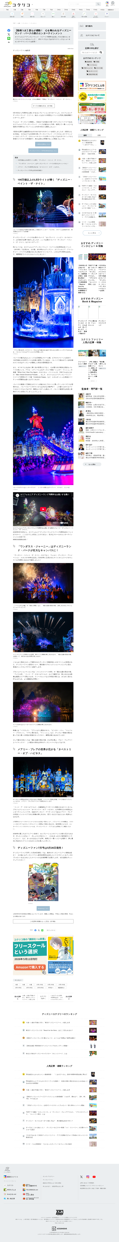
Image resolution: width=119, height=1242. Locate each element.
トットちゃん (93, 65)
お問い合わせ (83, 1183)
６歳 (30, 984)
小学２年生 (51, 984)
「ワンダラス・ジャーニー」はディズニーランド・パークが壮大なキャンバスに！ (43, 163)
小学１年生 (39, 984)
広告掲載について (85, 1185)
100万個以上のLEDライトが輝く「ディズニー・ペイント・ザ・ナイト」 (40, 160)
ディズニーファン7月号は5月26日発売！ (30, 170)
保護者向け (111, 10)
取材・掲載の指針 (101, 1188)
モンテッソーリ (93, 71)
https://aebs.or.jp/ (59, 1223)
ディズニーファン (48, 1180)
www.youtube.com (19, 539)
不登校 (97, 62)
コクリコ (92, 381)
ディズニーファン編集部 (21, 50)
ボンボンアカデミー (48, 1176)
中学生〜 (50, 988)
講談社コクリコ (82, 366)
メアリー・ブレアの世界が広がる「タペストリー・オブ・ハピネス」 (39, 167)
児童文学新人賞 (93, 74)
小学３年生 (62, 984)
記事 (19, 23)
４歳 (16, 984)
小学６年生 (40, 988)
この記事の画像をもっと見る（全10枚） (43, 921)
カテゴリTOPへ (43, 997)
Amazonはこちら (43, 908)
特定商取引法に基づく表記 (87, 1188)
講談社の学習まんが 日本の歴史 (52, 1183)
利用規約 (91, 1183)
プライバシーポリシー (98, 1185)
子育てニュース (88, 68)
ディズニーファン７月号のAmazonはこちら (43, 151)
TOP (14, 23)
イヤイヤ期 (99, 68)
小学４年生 (18, 988)
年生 (59, 9)
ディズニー (25, 23)
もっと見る (92, 233)
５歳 (23, 984)
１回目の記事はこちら (43, 144)
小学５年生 (29, 988)
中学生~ (102, 10)
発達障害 (89, 62)
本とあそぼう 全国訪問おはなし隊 (53, 1186)
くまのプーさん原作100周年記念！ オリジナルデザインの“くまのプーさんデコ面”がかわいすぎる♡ (57, 997)
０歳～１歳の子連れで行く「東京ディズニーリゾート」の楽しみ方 (28, 997)
